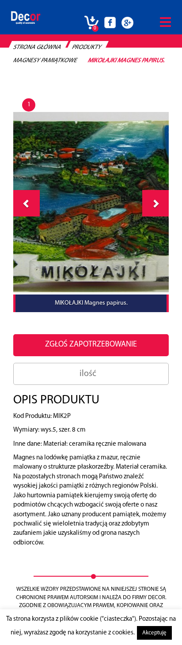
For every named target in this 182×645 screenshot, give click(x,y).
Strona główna (37, 47)
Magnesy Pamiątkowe (45, 60)
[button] (155, 203)
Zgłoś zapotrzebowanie (91, 345)
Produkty (87, 47)
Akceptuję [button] (154, 633)
